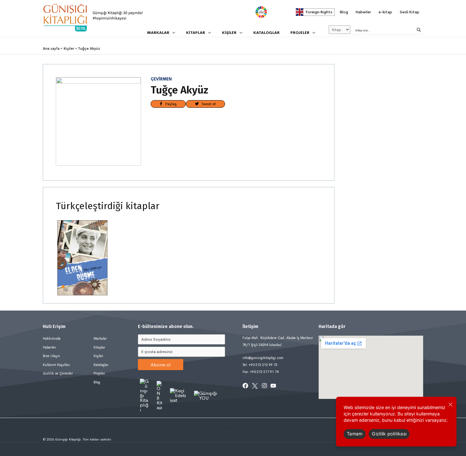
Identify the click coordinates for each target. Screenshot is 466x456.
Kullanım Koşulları (56, 365)
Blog (97, 382)
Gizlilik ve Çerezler (58, 373)
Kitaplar (99, 347)
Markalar (100, 338)
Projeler (99, 373)
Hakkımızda (52, 338)
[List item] (245, 386)
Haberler (49, 347)
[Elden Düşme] (82, 257)
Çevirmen (161, 79)
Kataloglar (101, 365)
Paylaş (169, 103)
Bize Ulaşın (51, 356)
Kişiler (98, 356)
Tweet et (207, 103)
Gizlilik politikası (389, 433)
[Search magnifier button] (418, 29)
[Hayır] (450, 404)
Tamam (354, 433)
